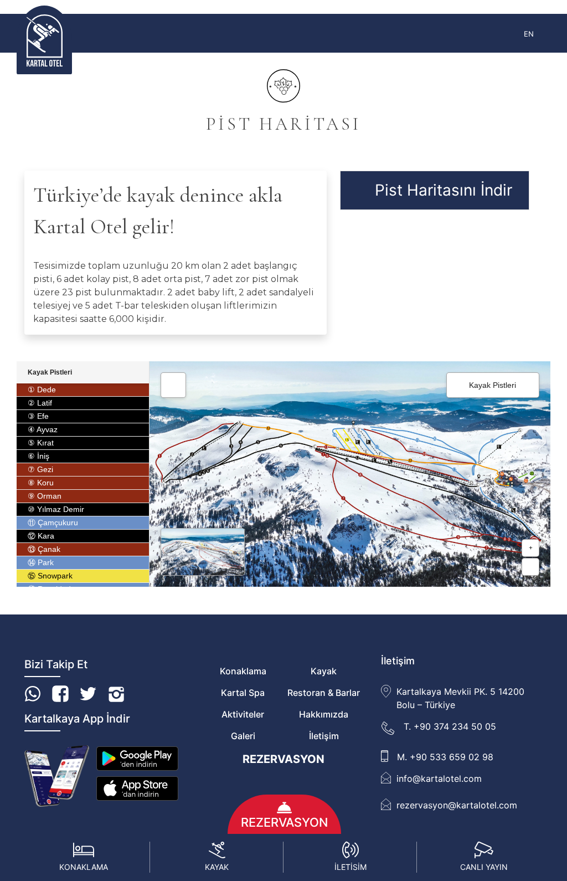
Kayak (324, 671)
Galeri (243, 735)
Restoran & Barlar (323, 692)
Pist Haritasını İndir (443, 190)
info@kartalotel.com (439, 778)
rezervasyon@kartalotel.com (456, 805)
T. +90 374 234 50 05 (450, 726)
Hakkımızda (323, 714)
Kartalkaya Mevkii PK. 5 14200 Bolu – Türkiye (460, 698)
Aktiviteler (242, 714)
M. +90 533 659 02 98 (445, 756)
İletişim (324, 735)
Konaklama (243, 671)
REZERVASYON (283, 759)
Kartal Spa (243, 692)
